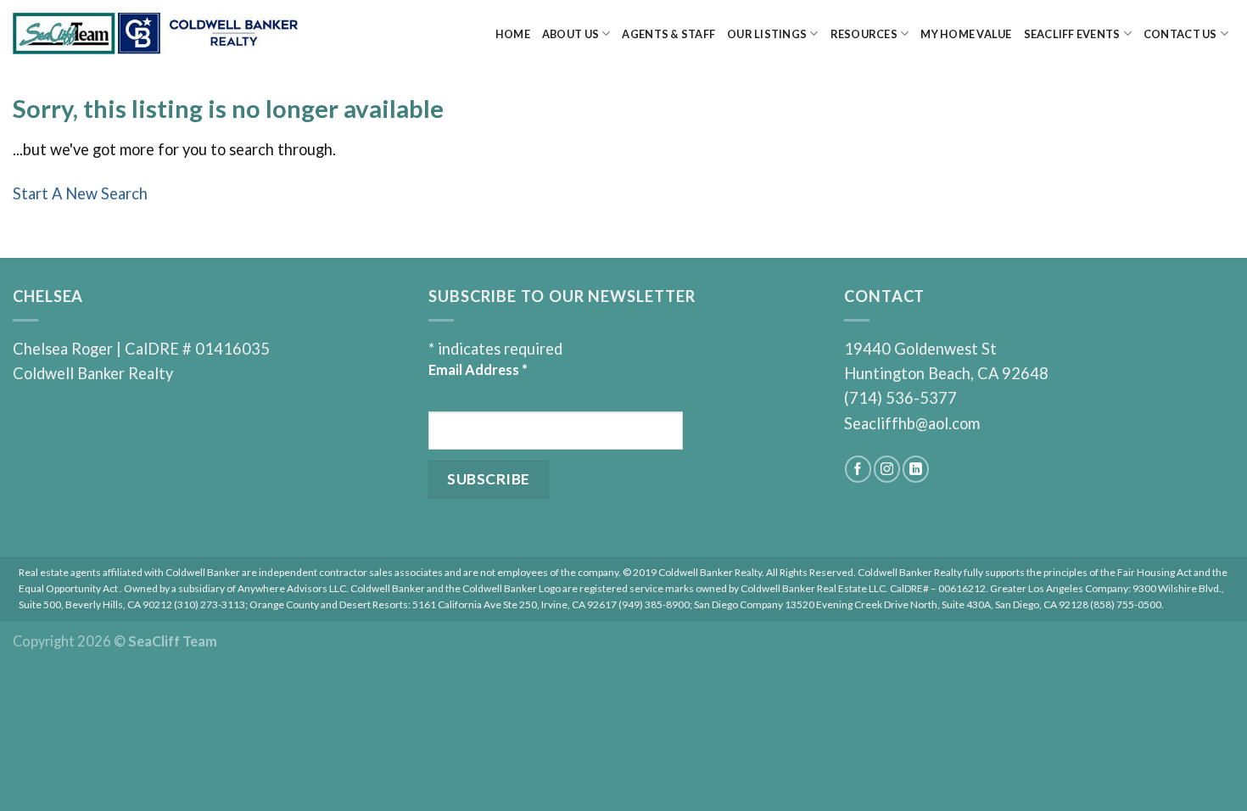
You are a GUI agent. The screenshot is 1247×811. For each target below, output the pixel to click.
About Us (570, 34)
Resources (864, 34)
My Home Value (965, 34)
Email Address (478, 369)
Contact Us (1180, 34)
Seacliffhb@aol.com (912, 423)
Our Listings (767, 34)
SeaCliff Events (1072, 34)
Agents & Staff (668, 34)
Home (512, 34)
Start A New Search (80, 193)
